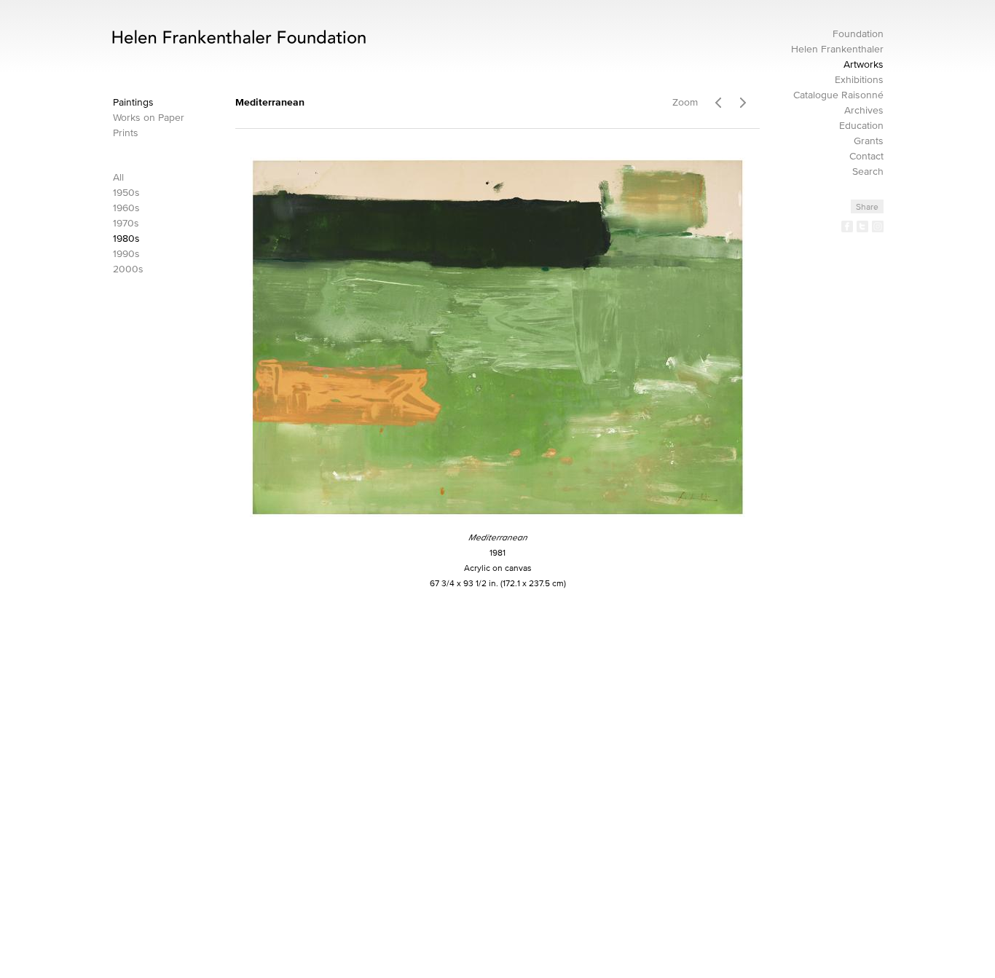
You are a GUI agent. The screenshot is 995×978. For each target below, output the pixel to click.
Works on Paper (148, 117)
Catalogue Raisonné (838, 95)
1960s (126, 207)
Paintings (133, 102)
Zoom (685, 102)
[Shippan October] (718, 100)
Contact (866, 156)
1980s (126, 238)
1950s (126, 192)
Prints (125, 132)
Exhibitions (859, 79)
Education (861, 125)
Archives (864, 110)
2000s (128, 269)
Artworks (863, 64)
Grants (869, 140)
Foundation (858, 33)
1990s (126, 253)
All (118, 177)
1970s (126, 223)
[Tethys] (747, 100)
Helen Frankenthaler (837, 49)
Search (868, 171)
